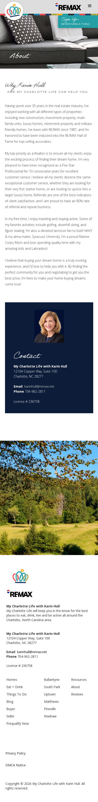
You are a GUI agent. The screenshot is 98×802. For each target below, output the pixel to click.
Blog (9, 701)
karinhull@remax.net (39, 386)
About (75, 687)
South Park (52, 687)
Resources (79, 679)
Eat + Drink (14, 687)
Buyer (10, 709)
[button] (90, 5)
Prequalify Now (17, 723)
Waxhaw (50, 716)
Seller (10, 716)
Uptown (50, 694)
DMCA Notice (15, 765)
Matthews (51, 701)
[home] (11, 9)
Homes (11, 679)
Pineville (50, 709)
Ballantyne (51, 679)
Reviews (77, 694)
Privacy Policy (15, 753)
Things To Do (16, 694)
